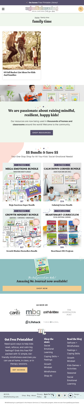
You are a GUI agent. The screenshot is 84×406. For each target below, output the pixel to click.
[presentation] (22, 50)
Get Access (19, 370)
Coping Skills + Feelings (51, 358)
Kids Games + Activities (74, 367)
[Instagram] (59, 395)
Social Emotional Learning (49, 349)
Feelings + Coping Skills (73, 352)
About (33, 395)
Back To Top (48, 394)
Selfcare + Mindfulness (73, 344)
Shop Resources (41, 133)
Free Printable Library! (43, 2)
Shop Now (42, 288)
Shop (24, 395)
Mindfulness (50, 371)
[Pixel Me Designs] (79, 395)
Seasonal (71, 373)
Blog (28, 395)
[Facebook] (53, 395)
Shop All (48, 375)
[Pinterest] (65, 395)
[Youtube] (70, 395)
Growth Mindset (48, 366)
